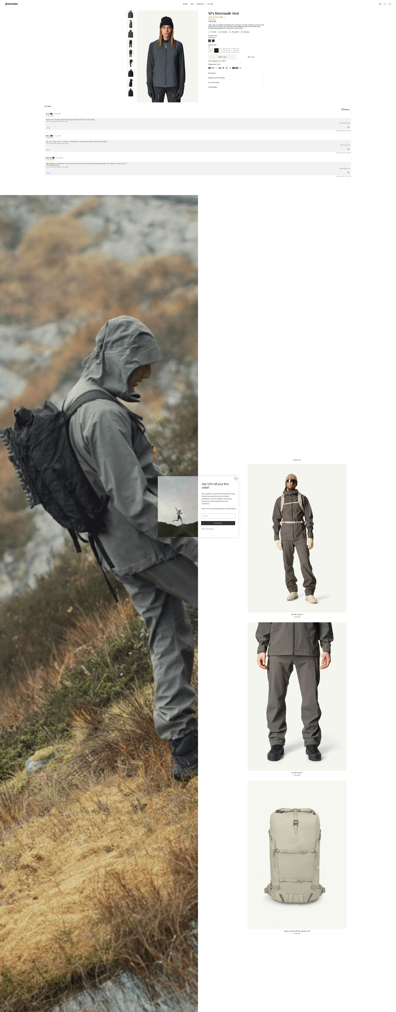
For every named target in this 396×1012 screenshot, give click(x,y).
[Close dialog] (235, 477)
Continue (218, 522)
